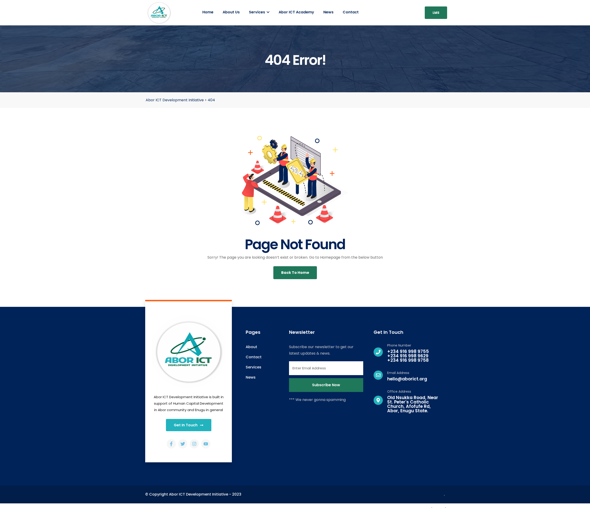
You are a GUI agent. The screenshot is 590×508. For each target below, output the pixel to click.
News (328, 12)
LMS (436, 12)
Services (257, 12)
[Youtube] (205, 443)
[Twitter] (182, 443)
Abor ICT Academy (296, 12)
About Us (231, 12)
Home (207, 12)
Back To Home (295, 272)
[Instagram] (194, 443)
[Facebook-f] (171, 443)
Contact (351, 12)
